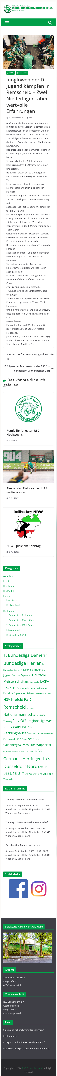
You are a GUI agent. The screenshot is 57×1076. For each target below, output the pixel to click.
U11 (45, 767)
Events (6, 581)
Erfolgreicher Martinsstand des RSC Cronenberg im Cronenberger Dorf (27, 368)
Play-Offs (19, 720)
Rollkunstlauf (13, 605)
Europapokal (24, 693)
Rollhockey (8, 611)
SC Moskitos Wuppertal (34, 745)
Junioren (29, 708)
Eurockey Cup (10, 693)
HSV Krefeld (13, 699)
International (13, 630)
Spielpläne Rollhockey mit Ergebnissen (23, 1029)
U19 (35, 773)
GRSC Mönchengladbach (40, 693)
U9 (40, 767)
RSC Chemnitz (43, 734)
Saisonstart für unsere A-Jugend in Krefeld (30, 357)
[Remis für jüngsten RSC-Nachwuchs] (28, 394)
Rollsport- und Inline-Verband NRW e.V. (23, 1042)
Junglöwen (22, 73)
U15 (13, 773)
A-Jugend (26, 669)
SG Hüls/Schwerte (11, 751)
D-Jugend (26, 675)
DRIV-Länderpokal (32, 682)
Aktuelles (8, 576)
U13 (6, 773)
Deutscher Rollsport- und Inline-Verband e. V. (26, 1048)
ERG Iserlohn (22, 688)
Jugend (10, 73)
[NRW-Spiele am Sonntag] (28, 509)
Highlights (8, 586)
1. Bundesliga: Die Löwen (19, 615)
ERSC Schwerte (39, 688)
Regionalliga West (41, 721)
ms (30, 117)
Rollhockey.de (10, 1036)
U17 (20, 773)
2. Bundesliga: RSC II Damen (20, 625)
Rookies (33, 733)
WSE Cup (8, 778)
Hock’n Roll (8, 591)
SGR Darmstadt (28, 751)
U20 (40, 774)
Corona (16, 675)
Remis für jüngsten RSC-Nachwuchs (23, 432)
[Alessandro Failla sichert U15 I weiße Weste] (28, 452)
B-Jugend (37, 669)
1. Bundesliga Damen (24, 655)
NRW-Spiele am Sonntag (23, 546)
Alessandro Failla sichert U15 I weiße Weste (27, 490)
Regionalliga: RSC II (16, 635)
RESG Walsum (14, 727)
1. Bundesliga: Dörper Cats (20, 620)
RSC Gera (22, 739)
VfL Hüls (48, 774)
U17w (28, 774)
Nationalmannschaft (20, 714)
